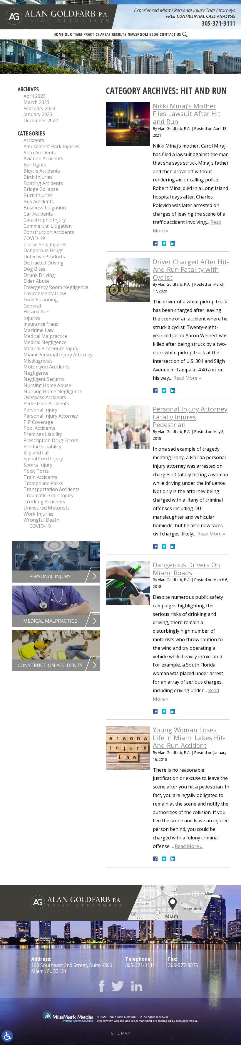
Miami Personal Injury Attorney (58, 354)
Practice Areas (97, 34)
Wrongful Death (41, 520)
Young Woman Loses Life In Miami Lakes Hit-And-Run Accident (189, 737)
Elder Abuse (37, 281)
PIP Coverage (38, 422)
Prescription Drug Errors (51, 440)
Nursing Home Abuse (47, 385)
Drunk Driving (39, 275)
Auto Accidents (40, 152)
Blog (153, 34)
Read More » (187, 378)
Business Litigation (45, 207)
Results (119, 34)
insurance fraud (41, 324)
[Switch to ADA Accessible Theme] (7, 1036)
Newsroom (138, 34)
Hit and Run (36, 311)
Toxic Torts (36, 471)
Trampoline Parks (43, 483)
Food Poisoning (41, 299)
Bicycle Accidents (42, 171)
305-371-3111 (218, 23)
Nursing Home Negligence (53, 391)
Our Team (73, 34)
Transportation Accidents (52, 489)
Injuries (32, 318)
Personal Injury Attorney (51, 416)
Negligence (36, 373)
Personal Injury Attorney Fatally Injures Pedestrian (190, 416)
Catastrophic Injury (45, 219)
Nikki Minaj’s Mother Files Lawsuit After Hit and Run (186, 113)
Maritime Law (38, 330)
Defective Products (44, 256)
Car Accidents (38, 214)
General (32, 305)
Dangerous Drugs (43, 250)
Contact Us (170, 34)
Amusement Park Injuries (51, 146)
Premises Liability (43, 434)
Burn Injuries (38, 195)
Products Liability (42, 446)
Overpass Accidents (45, 397)
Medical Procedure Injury (51, 348)
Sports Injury (38, 465)
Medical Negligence (45, 342)
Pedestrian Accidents (46, 403)
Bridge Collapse (41, 189)
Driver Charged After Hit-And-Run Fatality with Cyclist (191, 269)
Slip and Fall (36, 452)
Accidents (34, 140)
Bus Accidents (39, 201)
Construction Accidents (49, 232)
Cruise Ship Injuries (45, 244)
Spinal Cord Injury (43, 458)
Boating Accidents (43, 183)
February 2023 (39, 108)
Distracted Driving (43, 262)
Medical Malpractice (45, 336)
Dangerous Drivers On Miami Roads (186, 568)
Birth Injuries (38, 177)
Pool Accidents (39, 428)
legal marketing (141, 1020)
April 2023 (35, 96)
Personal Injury (40, 409)
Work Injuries (38, 514)
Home (58, 34)
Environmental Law (45, 293)
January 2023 (38, 114)
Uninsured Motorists (47, 508)
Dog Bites (34, 269)
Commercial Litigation (48, 226)
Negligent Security (44, 379)
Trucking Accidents (44, 501)
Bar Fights (35, 164)
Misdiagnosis (38, 361)
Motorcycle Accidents (47, 366)
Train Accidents (40, 477)
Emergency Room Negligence (56, 287)
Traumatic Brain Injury (48, 495)
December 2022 (41, 120)
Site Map (120, 1033)
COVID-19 (34, 238)
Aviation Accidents (43, 158)
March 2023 (36, 102)
